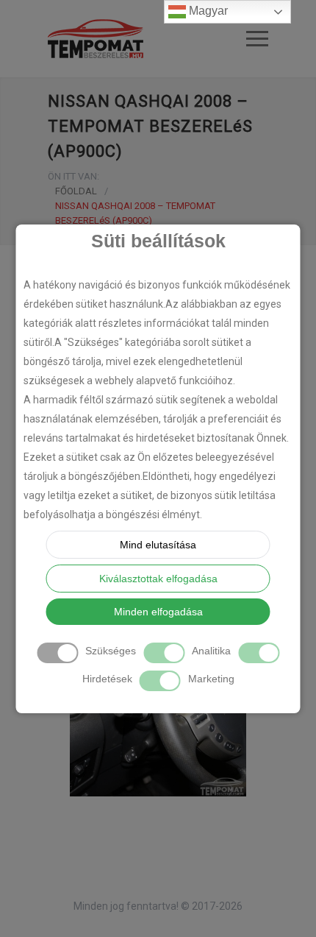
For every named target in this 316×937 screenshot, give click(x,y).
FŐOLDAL (76, 191)
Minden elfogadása (158, 612)
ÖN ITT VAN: (73, 176)
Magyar (207, 10)
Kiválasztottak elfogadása (158, 578)
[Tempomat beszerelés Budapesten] (147, 38)
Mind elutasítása (158, 545)
